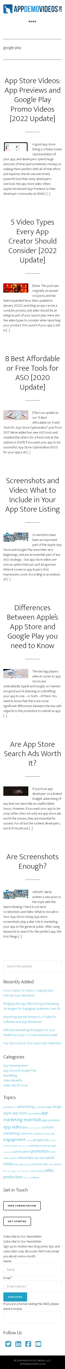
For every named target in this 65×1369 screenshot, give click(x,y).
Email (7, 1278)
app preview (50, 1120)
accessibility (8, 1107)
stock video (18, 1164)
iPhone (24, 1146)
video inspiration (23, 1171)
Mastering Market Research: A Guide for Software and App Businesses (29, 1019)
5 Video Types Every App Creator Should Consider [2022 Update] (32, 241)
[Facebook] (28, 1344)
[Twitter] (8, 1344)
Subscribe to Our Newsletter (22, 1241)
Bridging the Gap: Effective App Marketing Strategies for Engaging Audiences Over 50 (31, 1006)
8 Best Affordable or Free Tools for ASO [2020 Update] (32, 373)
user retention (55, 1164)
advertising (25, 1106)
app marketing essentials (25, 1116)
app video (12, 1127)
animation (41, 1107)
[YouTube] (38, 1344)
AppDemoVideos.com (32, 8)
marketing (33, 1145)
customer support (32, 1133)
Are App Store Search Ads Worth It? (32, 754)
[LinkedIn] (18, 1344)
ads (15, 1107)
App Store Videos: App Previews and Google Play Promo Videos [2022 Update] (32, 99)
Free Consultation (22, 1206)
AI (35, 1107)
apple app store (15, 1113)
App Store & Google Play (19, 1070)
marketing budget (48, 1146)
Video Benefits (12, 1080)
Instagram (53, 1140)
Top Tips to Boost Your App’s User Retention (32, 1043)
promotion (40, 1151)
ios (20, 1146)
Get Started (17, 1221)
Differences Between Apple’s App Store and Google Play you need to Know (32, 626)
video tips (26, 1177)
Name (7, 1261)
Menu (32, 21)
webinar (34, 1177)
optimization (21, 1151)
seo (42, 1158)
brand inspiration (34, 1127)
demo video (50, 1134)
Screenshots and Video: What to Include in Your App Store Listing (32, 495)
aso (25, 1127)
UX (4, 1171)
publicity (13, 1158)
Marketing (10, 1075)
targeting (27, 1164)
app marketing (34, 1113)
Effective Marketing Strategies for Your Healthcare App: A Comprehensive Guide (30, 1032)
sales (36, 1158)
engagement (14, 1139)
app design (54, 1107)
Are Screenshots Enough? (32, 861)
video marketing (37, 1171)
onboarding (7, 1152)
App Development (15, 1065)
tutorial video (40, 1164)
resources (25, 1157)
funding (29, 1140)
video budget (11, 1171)
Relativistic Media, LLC (36, 1360)
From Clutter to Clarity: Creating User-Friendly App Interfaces (28, 993)
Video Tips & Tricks (15, 1085)
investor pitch (10, 1146)
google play (41, 1140)
